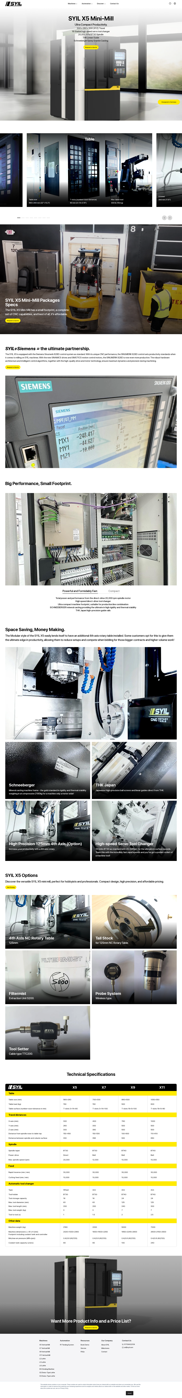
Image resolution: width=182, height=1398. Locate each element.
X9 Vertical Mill (44, 1352)
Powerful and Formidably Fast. (80, 591)
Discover (100, 4)
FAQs (83, 1352)
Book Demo (85, 1345)
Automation (86, 4)
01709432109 (129, 1344)
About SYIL (105, 1345)
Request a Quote (91, 47)
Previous (164, 217)
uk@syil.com (128, 1347)
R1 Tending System (67, 1345)
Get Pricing (11, 887)
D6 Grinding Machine (46, 1369)
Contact (104, 1352)
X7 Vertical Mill (44, 1348)
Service (83, 1348)
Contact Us (114, 4)
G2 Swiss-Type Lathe (47, 1373)
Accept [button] (130, 1393)
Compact (114, 591)
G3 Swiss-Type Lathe (47, 1376)
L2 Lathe (42, 1359)
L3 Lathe (42, 1362)
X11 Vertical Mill (44, 1355)
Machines (71, 4)
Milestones (105, 1348)
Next (169, 217)
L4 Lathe (42, 1366)
